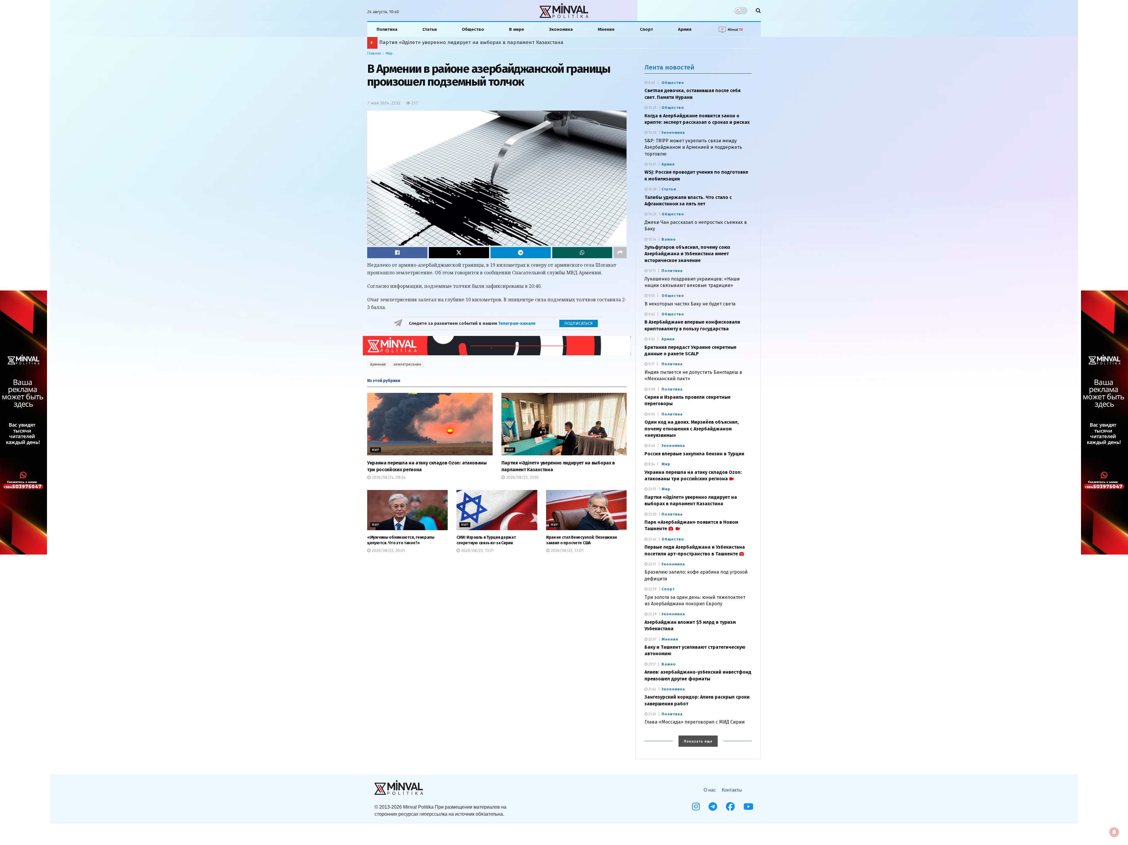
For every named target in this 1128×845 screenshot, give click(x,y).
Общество (473, 29)
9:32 (651, 339)
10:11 (651, 271)
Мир (389, 53)
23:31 (651, 564)
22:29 (652, 614)
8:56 (651, 414)
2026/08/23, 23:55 (522, 477)
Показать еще (698, 741)
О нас (710, 789)
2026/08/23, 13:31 (477, 550)
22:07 (651, 639)
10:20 (652, 214)
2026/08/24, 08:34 (388, 477)
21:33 (651, 714)
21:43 (651, 689)
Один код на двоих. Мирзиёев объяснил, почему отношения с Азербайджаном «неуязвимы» (691, 428)
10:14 (651, 239)
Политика (387, 29)
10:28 (652, 189)
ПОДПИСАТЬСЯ (578, 323)
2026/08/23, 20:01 (388, 550)
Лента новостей (669, 67)
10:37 (651, 164)
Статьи (429, 29)
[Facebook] (730, 806)
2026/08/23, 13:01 (567, 550)
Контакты (732, 789)
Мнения (670, 639)
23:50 (652, 514)
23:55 (651, 489)
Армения (378, 364)
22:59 (652, 589)
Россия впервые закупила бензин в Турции (694, 454)
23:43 (651, 539)
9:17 (650, 364)
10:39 (652, 108)
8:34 (651, 464)
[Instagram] (696, 806)
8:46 (651, 446)
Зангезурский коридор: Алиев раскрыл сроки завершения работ (459, 42)
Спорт (646, 29)
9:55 (651, 296)
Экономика (561, 29)
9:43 (651, 314)
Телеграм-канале (517, 323)
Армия (684, 29)
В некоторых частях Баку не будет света (690, 304)
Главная (374, 53)
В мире (516, 29)
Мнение (606, 29)
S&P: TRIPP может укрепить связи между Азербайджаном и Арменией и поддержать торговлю (693, 147)
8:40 (651, 83)
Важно (669, 239)
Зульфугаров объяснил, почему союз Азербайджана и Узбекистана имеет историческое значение (687, 253)
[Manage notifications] (1114, 832)
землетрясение (408, 364)
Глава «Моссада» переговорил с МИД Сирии (694, 722)
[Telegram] (713, 806)
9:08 (651, 389)
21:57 (651, 664)
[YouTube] (748, 806)
